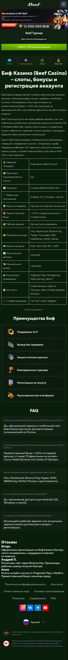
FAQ (53, 598)
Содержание (38, 598)
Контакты (57, 584)
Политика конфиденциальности (25, 584)
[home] (34, 4)
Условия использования (49, 591)
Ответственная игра (16, 591)
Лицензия (18, 598)
